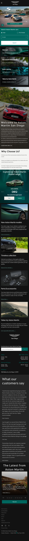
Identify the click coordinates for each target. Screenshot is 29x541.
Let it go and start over (7, 330)
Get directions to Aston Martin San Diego (11, 346)
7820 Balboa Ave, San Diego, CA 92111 (9, 372)
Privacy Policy (4, 528)
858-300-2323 (23, 355)
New (4, 32)
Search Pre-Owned (6, 267)
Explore (20, 198)
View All (14, 502)
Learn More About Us (6, 145)
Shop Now (4, 299)
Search (14, 43)
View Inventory (5, 234)
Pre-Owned (22, 32)
